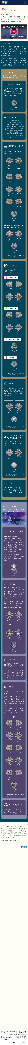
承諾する (22, 1042)
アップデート (10, 10)
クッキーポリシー (12, 1034)
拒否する (14, 1042)
